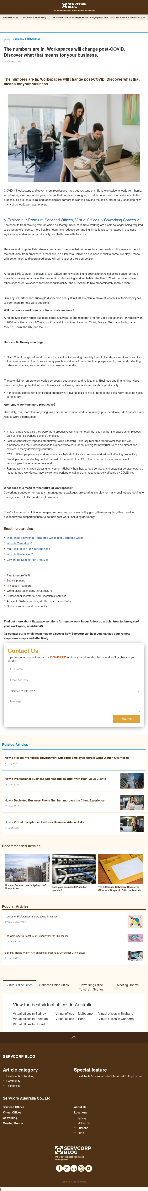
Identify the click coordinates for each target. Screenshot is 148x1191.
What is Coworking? (19, 543)
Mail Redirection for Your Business (28, 548)
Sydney (82, 1118)
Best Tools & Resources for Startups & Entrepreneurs (109, 1076)
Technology (13, 1086)
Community (13, 1081)
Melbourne (84, 1123)
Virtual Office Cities (19, 985)
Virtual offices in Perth (70, 1019)
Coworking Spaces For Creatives (28, 560)
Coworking (10, 1118)
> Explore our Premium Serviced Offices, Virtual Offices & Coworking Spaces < (71, 220)
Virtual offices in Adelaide (30, 1019)
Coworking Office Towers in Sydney (91, 987)
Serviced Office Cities (54, 985)
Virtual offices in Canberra (116, 1019)
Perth (80, 1133)
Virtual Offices (12, 1112)
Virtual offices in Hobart (29, 1024)
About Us (80, 1107)
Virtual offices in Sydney (29, 1013)
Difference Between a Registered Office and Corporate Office (45, 537)
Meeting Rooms (128, 985)
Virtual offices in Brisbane (115, 1013)
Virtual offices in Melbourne (74, 1013)
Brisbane (82, 1128)
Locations (80, 1112)
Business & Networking (20, 1076)
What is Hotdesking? (20, 554)
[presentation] (74, 680)
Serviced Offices (13, 1107)
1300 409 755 (58, 657)
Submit (127, 719)
